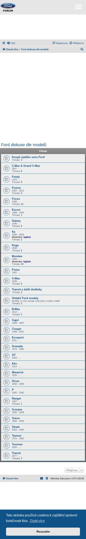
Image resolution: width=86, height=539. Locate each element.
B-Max (16, 309)
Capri (15, 320)
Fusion (16, 187)
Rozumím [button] (43, 531)
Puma (15, 269)
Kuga (15, 245)
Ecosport (18, 337)
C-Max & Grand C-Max (26, 165)
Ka (13, 231)
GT (14, 354)
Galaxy (16, 220)
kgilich (27, 237)
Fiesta (16, 176)
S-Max (16, 278)
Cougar (16, 328)
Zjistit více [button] (37, 521)
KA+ (14, 363)
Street (15, 426)
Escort (16, 209)
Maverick (17, 372)
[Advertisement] (43, 27)
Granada (17, 346)
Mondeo (17, 256)
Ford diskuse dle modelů (23, 144)
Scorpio (17, 409)
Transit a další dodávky (27, 289)
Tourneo (17, 444)
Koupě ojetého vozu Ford (28, 157)
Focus (16, 198)
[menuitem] (11, 43)
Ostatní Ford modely (25, 298)
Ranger (16, 398)
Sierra (16, 418)
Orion (15, 381)
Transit (16, 453)
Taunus (16, 435)
